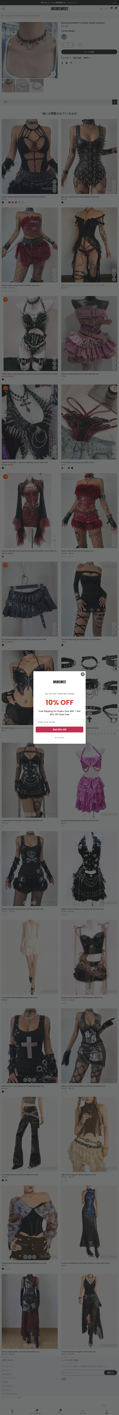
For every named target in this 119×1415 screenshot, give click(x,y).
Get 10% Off (59, 729)
